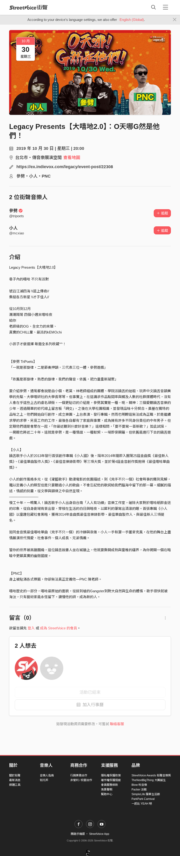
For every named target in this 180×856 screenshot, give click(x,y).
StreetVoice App (99, 834)
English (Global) (132, 20)
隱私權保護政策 (111, 775)
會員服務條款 (109, 784)
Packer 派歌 (139, 789)
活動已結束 (90, 692)
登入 (31, 628)
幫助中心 (106, 794)
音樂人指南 (47, 775)
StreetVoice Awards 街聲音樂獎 (151, 775)
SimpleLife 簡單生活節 (145, 794)
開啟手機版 (78, 834)
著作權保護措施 (111, 780)
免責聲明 (106, 789)
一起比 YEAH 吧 (141, 803)
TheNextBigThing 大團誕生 (148, 780)
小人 (13, 228)
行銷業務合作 (78, 775)
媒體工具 (14, 784)
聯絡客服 (117, 724)
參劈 (13, 210)
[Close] (174, 20)
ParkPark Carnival (143, 799)
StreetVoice (28, 7)
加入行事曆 (93, 704)
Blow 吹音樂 (139, 784)
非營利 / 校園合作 (81, 780)
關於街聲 (14, 775)
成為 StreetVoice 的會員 (58, 628)
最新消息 (14, 780)
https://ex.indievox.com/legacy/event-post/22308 (64, 166)
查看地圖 (71, 157)
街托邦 (44, 780)
